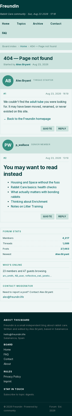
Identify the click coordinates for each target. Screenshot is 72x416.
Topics (21, 23)
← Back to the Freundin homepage (27, 119)
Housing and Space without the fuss (35, 182)
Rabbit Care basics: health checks (33, 187)
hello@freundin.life (14, 334)
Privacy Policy (12, 376)
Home (5, 23)
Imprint (7, 381)
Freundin (9, 6)
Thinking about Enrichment (29, 201)
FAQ (4, 33)
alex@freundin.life (13, 296)
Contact (55, 23)
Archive (38, 23)
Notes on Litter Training (27, 206)
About (7, 363)
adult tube (36, 102)
